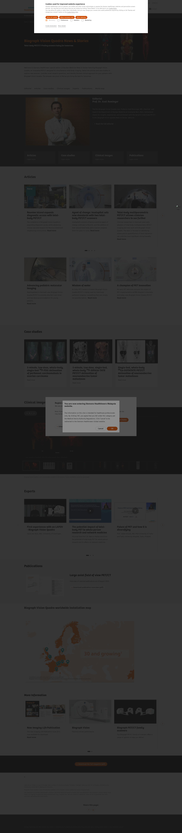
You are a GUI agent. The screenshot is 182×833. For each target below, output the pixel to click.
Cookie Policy (112, 8)
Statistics (76, 20)
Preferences (64, 20)
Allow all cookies (52, 17)
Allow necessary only (66, 17)
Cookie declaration (51, 26)
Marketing (88, 20)
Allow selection (81, 17)
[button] (178, 207)
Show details (62, 26)
